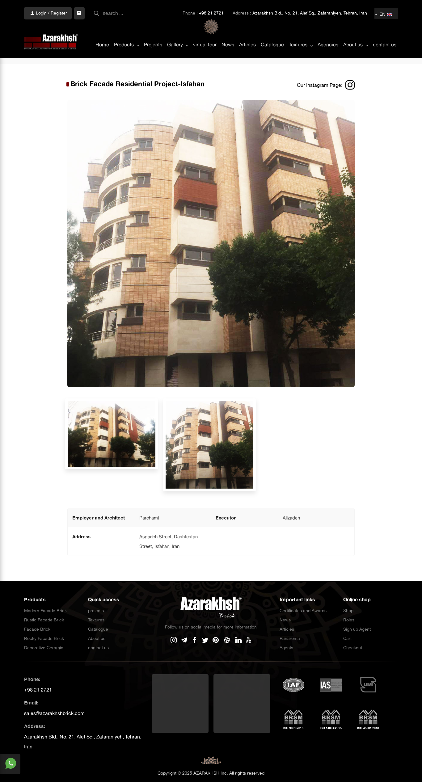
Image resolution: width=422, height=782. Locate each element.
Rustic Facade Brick (44, 620)
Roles (348, 620)
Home (102, 44)
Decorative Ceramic (43, 647)
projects (96, 610)
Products (124, 44)
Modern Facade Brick (45, 610)
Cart (347, 638)
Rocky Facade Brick (44, 638)
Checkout (352, 647)
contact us (384, 44)
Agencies (328, 44)
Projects (153, 44)
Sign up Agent (357, 629)
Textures (298, 44)
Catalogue (272, 44)
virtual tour (205, 44)
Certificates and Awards (303, 610)
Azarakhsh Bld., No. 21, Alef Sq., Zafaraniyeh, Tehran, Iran (309, 13)
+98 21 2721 (211, 13)
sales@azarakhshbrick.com (54, 713)
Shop (348, 610)
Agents (286, 647)
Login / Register (51, 13)
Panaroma (290, 638)
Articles (247, 44)
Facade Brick (37, 629)
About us (353, 44)
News (228, 44)
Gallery (175, 44)
